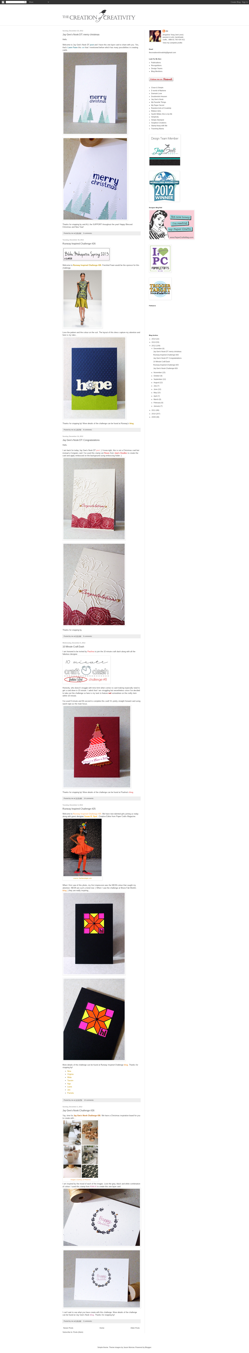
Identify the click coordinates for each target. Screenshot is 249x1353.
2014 (154, 339)
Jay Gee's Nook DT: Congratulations (81, 440)
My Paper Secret (157, 105)
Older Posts (135, 1328)
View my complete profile (172, 43)
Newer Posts (68, 1328)
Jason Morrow (128, 1347)
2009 (154, 417)
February (157, 403)
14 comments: (89, 798)
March (156, 399)
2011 (154, 410)
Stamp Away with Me (159, 126)
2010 (154, 414)
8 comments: (88, 430)
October (157, 376)
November (158, 373)
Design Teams (156, 68)
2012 (154, 346)
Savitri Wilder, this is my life (161, 114)
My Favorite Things (158, 102)
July (155, 386)
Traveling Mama (157, 129)
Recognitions (156, 65)
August (157, 383)
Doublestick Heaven (159, 97)
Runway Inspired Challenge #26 (79, 243)
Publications (156, 63)
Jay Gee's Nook (157, 99)
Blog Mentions (156, 71)
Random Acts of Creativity (161, 108)
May (155, 393)
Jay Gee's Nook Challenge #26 (78, 1110)
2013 (154, 342)
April (156, 396)
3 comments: (88, 233)
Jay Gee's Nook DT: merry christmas (81, 34)
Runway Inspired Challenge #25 (79, 809)
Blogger (148, 1347)
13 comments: (89, 1100)
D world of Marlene (158, 91)
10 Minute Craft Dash (73, 646)
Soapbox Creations (158, 123)
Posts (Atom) (78, 1332)
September (158, 379)
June (156, 389)
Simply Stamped (157, 120)
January (157, 406)
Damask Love (156, 93)
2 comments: (88, 1321)
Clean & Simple (157, 88)
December (158, 349)
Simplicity (155, 117)
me (167, 31)
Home (102, 1328)
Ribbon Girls (156, 111)
